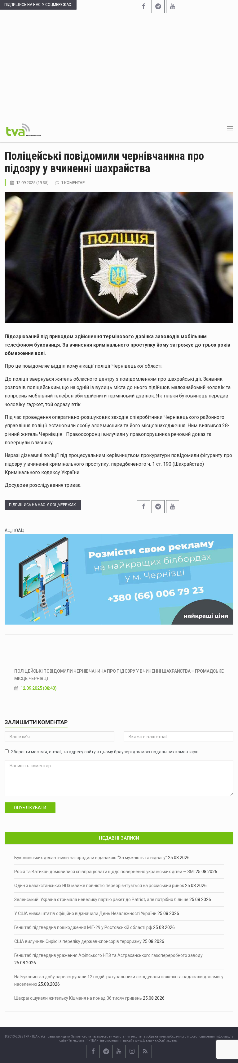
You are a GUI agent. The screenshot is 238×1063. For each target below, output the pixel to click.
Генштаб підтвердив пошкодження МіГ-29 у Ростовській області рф (83, 927)
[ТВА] (23, 129)
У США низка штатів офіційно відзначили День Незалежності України (85, 913)
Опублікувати (30, 807)
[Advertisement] (119, 64)
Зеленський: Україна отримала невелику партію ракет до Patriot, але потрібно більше (101, 899)
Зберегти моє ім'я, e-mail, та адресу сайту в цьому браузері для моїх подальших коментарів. (105, 751)
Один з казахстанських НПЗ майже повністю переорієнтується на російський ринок (99, 885)
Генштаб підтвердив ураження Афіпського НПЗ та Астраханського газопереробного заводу (108, 955)
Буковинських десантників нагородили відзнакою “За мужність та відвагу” (90, 857)
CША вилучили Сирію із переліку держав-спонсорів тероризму (78, 941)
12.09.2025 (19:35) (32, 182)
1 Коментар (73, 182)
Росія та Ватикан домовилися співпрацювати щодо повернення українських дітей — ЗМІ (104, 871)
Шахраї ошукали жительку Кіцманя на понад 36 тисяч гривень (78, 998)
